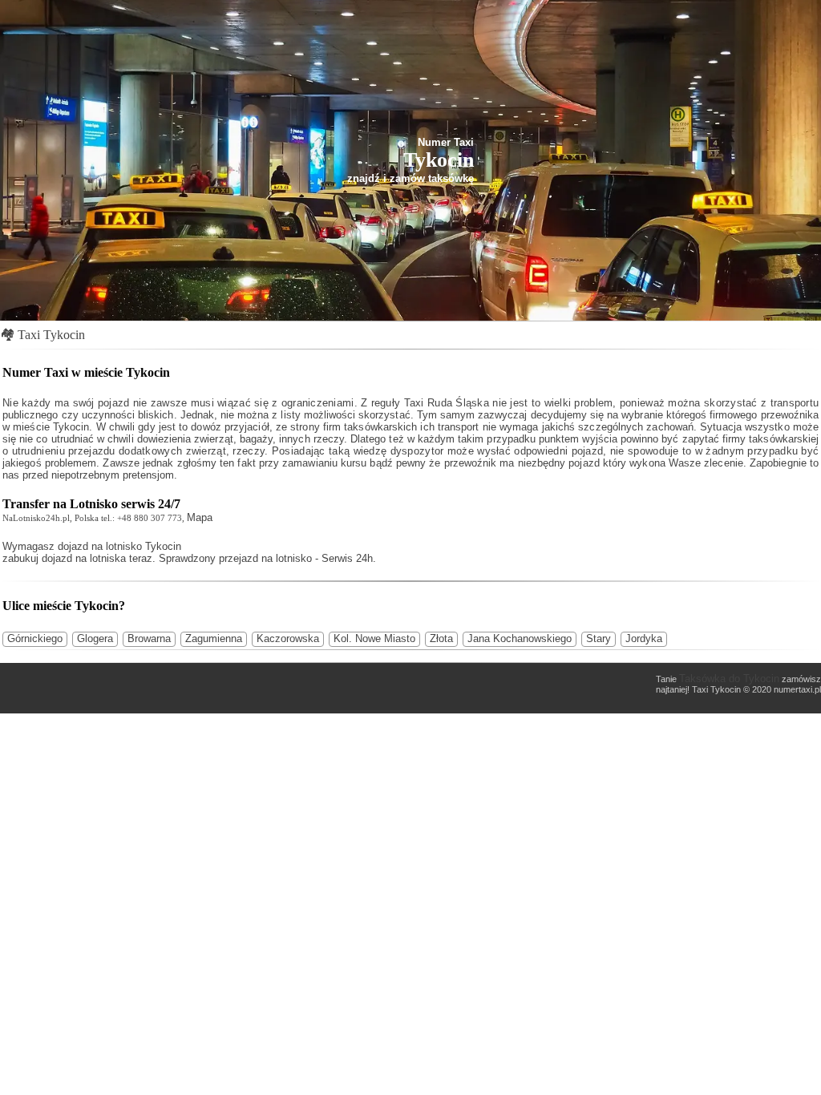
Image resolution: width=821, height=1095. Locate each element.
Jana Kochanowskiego (519, 638)
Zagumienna (213, 638)
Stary (598, 638)
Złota (441, 638)
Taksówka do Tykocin (729, 679)
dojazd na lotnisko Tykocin (119, 546)
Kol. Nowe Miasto (374, 638)
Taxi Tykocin (51, 334)
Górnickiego (35, 638)
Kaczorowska (288, 638)
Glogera (95, 638)
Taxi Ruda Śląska (446, 403)
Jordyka (643, 638)
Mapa (199, 517)
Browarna (149, 638)
